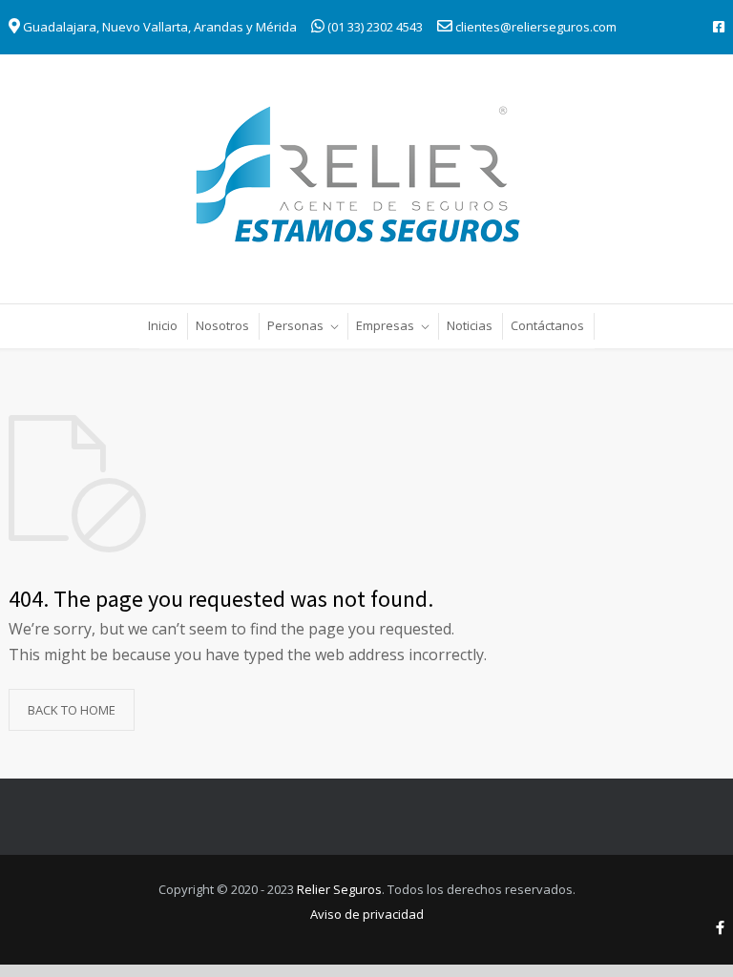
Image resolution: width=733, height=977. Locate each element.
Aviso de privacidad (367, 914)
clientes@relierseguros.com (536, 26)
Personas (295, 325)
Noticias (469, 325)
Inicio (163, 325)
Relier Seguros (339, 889)
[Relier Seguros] (366, 177)
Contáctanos (547, 325)
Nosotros (222, 325)
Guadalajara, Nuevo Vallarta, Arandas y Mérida (158, 26)
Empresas (385, 325)
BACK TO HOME (71, 709)
